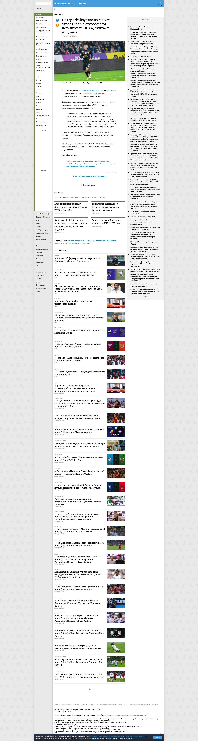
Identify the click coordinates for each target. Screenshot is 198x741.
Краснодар (38, 146)
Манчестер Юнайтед (49, 187)
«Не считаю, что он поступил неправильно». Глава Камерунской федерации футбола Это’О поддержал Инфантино (144, 277)
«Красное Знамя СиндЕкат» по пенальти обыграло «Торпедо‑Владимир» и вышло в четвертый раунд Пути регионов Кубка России (143, 73)
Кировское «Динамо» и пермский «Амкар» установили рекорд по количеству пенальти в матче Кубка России (144, 35)
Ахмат (44, 134)
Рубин (38, 159)
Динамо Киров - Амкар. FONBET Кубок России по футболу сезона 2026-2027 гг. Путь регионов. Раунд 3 (144, 174)
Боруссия (44, 181)
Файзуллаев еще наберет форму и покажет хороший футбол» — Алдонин (105, 207)
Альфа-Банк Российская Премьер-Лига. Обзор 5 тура (143, 212)
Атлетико (44, 174)
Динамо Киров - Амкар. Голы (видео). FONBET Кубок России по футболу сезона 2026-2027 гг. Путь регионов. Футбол (144, 93)
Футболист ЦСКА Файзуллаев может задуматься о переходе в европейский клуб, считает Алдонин (70, 225)
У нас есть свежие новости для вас (90, 176)
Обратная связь (67, 704)
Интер (49, 181)
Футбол (38, 14)
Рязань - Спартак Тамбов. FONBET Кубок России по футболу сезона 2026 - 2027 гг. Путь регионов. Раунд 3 (145, 182)
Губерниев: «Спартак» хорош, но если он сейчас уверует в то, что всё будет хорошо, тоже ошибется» (144, 249)
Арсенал (38, 174)
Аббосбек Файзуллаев (82, 197)
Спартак (44, 159)
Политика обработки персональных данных (143, 704)
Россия (101, 197)
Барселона (38, 181)
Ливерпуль (38, 187)
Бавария (49, 174)
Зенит (49, 140)
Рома (44, 199)
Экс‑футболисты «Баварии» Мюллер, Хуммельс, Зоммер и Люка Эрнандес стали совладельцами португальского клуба (144, 50)
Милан (38, 193)
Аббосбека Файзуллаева (94, 93)
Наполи (44, 193)
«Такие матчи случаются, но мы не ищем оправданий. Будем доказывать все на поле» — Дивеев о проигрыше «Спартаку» (145, 83)
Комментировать (89, 185)
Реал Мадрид (38, 199)
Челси (49, 199)
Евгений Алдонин (91, 90)
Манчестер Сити (44, 187)
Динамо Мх (38, 140)
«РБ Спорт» (114, 172)
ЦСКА (44, 165)
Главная (38, 9)
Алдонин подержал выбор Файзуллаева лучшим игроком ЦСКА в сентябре (70, 207)
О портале (77, 704)
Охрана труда (123, 704)
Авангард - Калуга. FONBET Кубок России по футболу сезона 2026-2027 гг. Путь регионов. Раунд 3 (144, 256)
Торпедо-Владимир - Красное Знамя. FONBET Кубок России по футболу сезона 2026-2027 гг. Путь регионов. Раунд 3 (144, 166)
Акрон (38, 134)
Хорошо (157, 737)
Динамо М (44, 140)
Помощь (57, 704)
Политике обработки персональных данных (107, 736)
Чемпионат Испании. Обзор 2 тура (143, 217)
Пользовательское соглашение (107, 704)
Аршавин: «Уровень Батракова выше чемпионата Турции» (144, 285)
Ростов (44, 153)
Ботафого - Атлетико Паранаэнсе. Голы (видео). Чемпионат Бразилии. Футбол (145, 270)
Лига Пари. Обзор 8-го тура (140, 56)
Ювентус (44, 205)
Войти (160, 5)
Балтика (49, 134)
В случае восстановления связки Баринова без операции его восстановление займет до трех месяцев (143, 235)
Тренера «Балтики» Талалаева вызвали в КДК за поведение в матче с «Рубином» (145, 197)
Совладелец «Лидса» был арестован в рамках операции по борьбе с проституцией (144, 222)
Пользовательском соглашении (135, 736)
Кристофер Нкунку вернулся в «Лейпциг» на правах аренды (141, 43)
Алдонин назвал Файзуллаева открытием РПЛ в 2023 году (107, 222)
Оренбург (38, 153)
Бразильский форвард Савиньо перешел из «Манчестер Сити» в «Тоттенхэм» (142, 264)
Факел (49, 159)
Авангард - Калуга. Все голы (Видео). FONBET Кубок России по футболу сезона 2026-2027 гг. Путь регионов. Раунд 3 (144, 205)
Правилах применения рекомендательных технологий (126, 715)
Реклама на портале (88, 704)
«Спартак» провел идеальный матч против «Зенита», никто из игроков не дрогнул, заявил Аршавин (145, 291)
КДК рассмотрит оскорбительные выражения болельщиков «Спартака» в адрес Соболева (145, 189)
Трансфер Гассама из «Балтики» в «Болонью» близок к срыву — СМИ (143, 119)
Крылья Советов (44, 146)
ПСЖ (49, 193)
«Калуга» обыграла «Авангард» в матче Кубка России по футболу (145, 228)
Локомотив (49, 146)
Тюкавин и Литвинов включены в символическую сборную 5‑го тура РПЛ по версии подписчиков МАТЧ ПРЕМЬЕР (143, 147)
